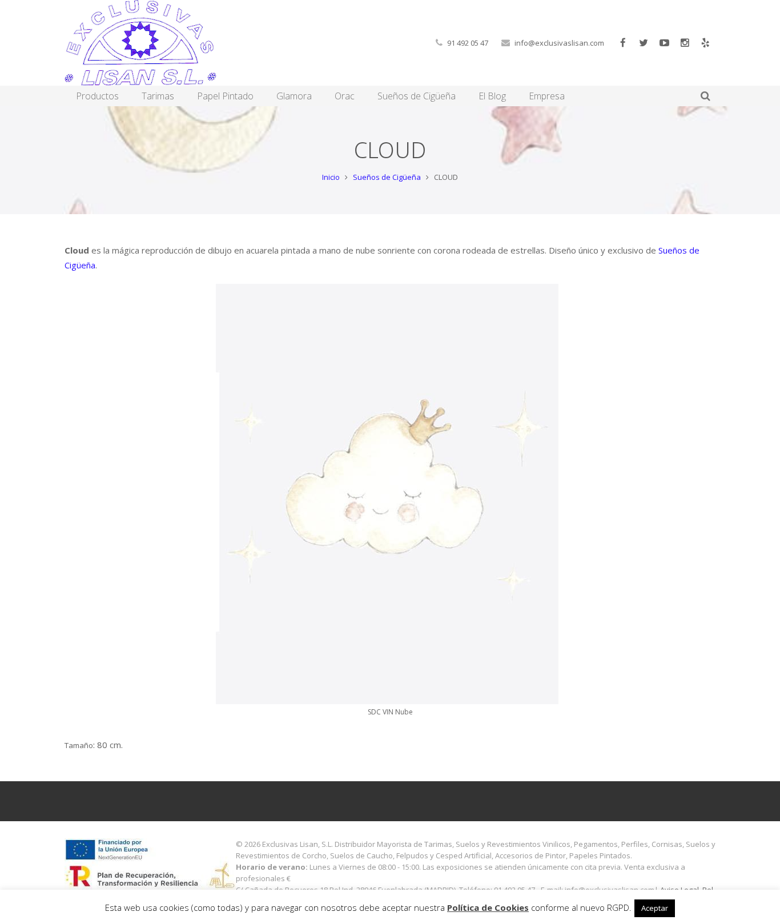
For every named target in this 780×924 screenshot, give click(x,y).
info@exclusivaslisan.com (559, 43)
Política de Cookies (488, 907)
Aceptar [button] (654, 908)
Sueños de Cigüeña (387, 177)
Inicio (331, 177)
